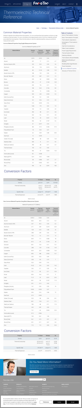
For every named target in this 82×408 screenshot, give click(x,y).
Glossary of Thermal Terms (69, 71)
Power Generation (66, 66)
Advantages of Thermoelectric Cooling (69, 43)
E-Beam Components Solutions (20, 391)
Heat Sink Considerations (68, 46)
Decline (59, 402)
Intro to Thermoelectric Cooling (70, 35)
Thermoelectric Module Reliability (70, 57)
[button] (41, 3)
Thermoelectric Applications (69, 40)
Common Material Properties (69, 68)
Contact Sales (34, 371)
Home (38, 28)
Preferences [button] (33, 403)
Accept (72, 402)
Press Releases (65, 386)
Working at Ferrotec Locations (7, 391)
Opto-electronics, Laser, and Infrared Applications (49, 395)
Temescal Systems (20, 393)
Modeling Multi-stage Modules (69, 63)
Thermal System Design (68, 53)
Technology (44, 28)
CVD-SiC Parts (32, 394)
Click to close (31, 198)
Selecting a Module (66, 55)
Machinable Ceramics (33, 386)
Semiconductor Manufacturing (48, 386)
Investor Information (7, 388)
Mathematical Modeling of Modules (68, 60)
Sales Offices (5, 393)
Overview (5, 386)
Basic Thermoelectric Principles (70, 37)
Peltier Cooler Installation (68, 48)
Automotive (44, 390)
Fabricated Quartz (32, 392)
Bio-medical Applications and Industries (50, 392)
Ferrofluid (31, 388)
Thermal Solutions (20, 388)
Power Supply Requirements (69, 50)
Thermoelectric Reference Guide (56, 28)
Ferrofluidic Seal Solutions (21, 386)
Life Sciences (32, 390)
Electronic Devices (45, 388)
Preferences (46, 402)
